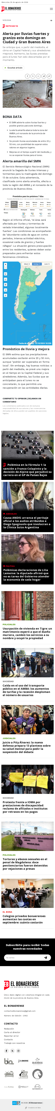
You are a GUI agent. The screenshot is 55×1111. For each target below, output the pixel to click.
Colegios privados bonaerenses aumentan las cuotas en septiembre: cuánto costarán (24, 919)
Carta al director (12, 1032)
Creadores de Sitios (34, 1107)
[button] (27, 205)
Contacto (8, 1039)
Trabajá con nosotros (14, 1043)
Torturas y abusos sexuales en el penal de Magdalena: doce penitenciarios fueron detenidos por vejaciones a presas (25, 863)
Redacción (9, 1029)
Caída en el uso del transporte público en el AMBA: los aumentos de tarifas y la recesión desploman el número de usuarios (26, 690)
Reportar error (11, 1036)
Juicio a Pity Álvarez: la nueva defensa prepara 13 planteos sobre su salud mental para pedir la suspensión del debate (27, 747)
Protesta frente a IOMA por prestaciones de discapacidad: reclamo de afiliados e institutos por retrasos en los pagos (25, 807)
